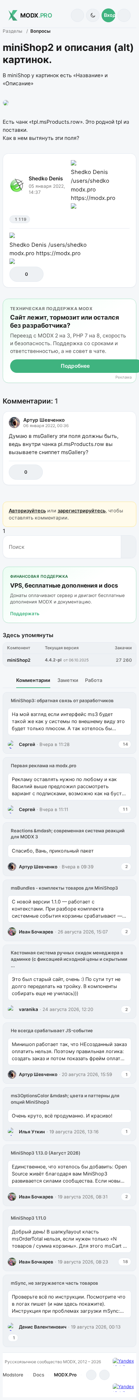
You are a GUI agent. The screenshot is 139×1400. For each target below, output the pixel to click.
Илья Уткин (32, 1131)
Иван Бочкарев (36, 931)
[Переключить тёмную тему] (92, 15)
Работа (93, 680)
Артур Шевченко (44, 420)
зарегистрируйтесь (82, 510)
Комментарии (33, 680)
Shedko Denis (46, 178)
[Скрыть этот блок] (129, 305)
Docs (38, 1374)
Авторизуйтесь (27, 510)
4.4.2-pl (53, 659)
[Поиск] (77, 15)
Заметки (67, 680)
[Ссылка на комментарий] (110, 472)
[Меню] (124, 15)
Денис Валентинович (42, 1327)
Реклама (123, 377)
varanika (28, 1009)
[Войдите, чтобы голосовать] (18, 274)
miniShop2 (18, 660)
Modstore (13, 1374)
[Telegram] (91, 1375)
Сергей (27, 744)
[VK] (104, 1375)
